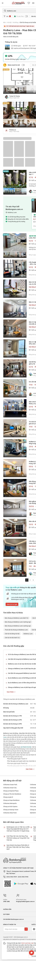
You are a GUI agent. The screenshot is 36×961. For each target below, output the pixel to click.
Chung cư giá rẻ (8, 797)
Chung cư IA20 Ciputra (10, 806)
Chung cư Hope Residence (11, 800)
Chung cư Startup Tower (10, 810)
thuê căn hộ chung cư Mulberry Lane (16, 630)
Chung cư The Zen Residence (12, 794)
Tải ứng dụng (20, 3)
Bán (4, 22)
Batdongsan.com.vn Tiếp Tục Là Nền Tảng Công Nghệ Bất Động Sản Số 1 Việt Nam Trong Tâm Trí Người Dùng (18, 829)
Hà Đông (15, 22)
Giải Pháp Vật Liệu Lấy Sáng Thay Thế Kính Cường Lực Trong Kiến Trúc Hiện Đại (18, 838)
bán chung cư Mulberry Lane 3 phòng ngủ (18, 622)
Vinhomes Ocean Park (10, 784)
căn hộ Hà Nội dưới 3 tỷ (12, 637)
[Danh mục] (2, 3)
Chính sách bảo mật (27, 943)
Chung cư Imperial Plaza (10, 791)
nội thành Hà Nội (26, 747)
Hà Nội (9, 22)
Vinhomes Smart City (9, 788)
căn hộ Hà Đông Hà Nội (12, 634)
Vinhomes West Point (10, 813)
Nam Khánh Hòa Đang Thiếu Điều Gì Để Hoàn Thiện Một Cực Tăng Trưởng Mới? (18, 847)
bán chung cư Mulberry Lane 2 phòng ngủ (18, 626)
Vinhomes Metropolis (10, 803)
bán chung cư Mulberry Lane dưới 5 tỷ (16, 618)
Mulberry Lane (28, 634)
